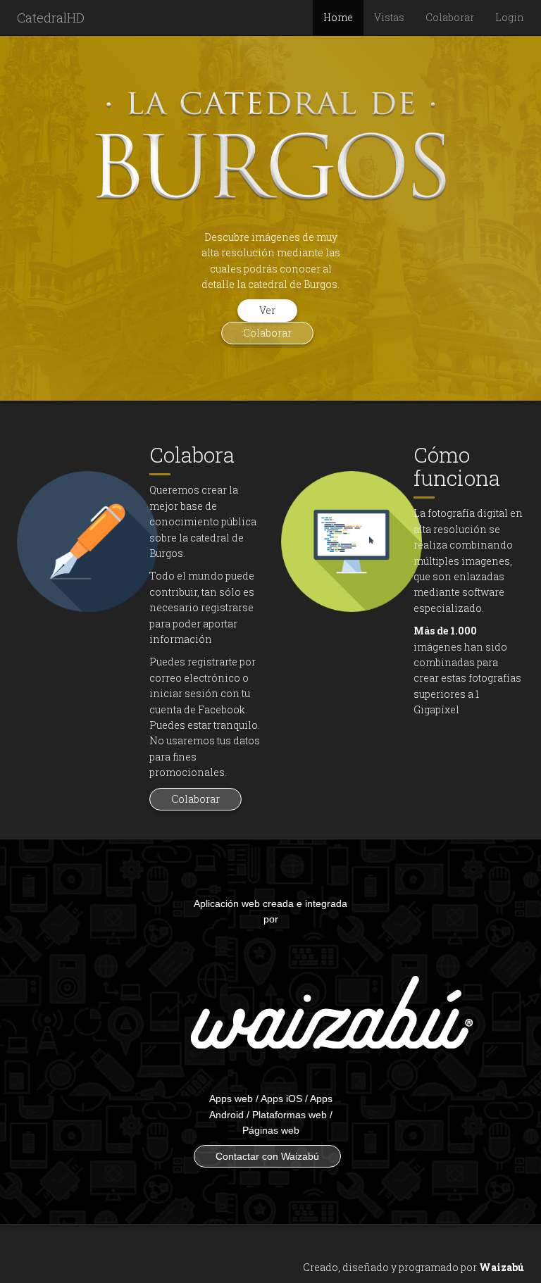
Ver (267, 310)
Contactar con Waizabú (267, 1156)
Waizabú (501, 1267)
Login (509, 17)
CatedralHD (51, 17)
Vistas (389, 17)
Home (338, 17)
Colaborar (449, 17)
